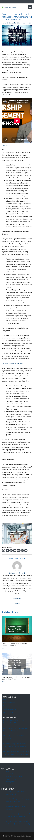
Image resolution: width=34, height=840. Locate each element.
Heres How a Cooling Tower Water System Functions (16, 678)
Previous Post (17, 598)
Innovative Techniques (10, 703)
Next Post (17, 603)
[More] (25, 550)
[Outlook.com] (22, 550)
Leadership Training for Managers (12, 363)
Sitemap (28, 836)
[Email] (18, 550)
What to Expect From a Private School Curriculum (14, 645)
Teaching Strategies (9, 709)
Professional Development (11, 706)
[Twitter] (7, 550)
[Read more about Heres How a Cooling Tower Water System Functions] (17, 664)
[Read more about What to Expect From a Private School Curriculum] (17, 629)
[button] (17, 2)
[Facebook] (3, 550)
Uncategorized (8, 712)
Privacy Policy (21, 836)
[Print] (14, 550)
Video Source (6, 145)
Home (4, 23)
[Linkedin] (11, 550)
